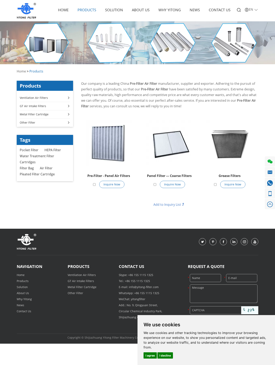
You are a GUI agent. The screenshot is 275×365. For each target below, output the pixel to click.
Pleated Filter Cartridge (37, 174)
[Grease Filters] (229, 143)
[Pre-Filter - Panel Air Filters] (109, 143)
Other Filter (27, 122)
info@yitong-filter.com (144, 287)
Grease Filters (230, 176)
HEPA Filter (52, 150)
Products (87, 9)
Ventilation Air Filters (34, 98)
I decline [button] (165, 355)
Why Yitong (169, 9)
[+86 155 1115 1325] (270, 193)
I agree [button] (150, 355)
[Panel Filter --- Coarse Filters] (169, 143)
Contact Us (220, 9)
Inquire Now (111, 184)
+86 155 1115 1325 (140, 275)
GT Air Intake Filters (33, 106)
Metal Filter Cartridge (34, 114)
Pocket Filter (29, 150)
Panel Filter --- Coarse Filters (169, 176)
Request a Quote (206, 266)
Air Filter (46, 168)
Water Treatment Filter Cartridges (37, 159)
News (195, 9)
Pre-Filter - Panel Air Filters (108, 176)
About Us (141, 9)
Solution (114, 9)
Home (63, 9)
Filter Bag (27, 168)
